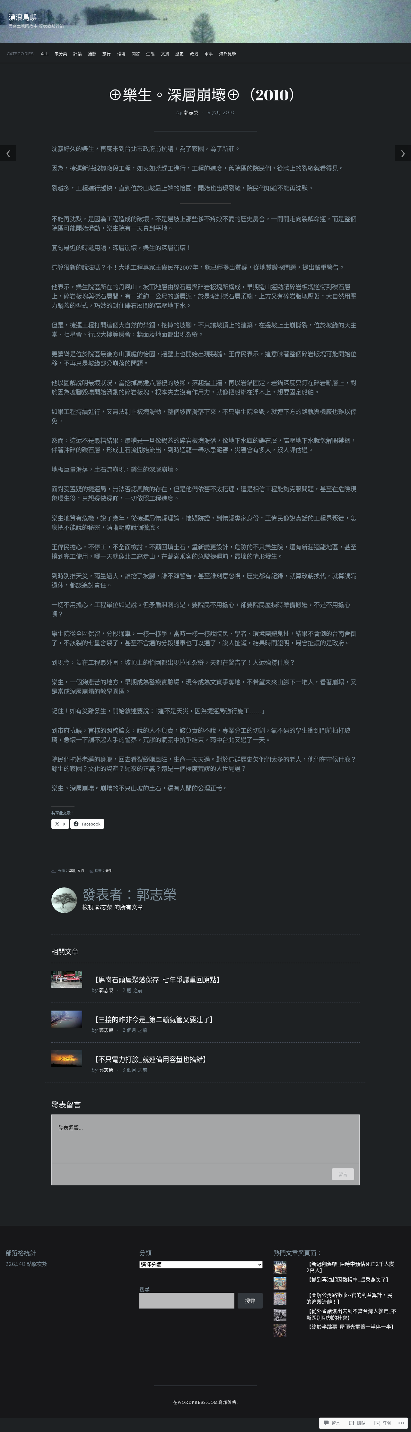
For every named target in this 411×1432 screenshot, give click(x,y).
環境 (121, 54)
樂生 (108, 871)
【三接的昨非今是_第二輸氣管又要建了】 (154, 1019)
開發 (136, 54)
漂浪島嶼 (22, 17)
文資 (165, 54)
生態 (150, 54)
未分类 (61, 54)
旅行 (106, 54)
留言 (342, 1174)
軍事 (209, 54)
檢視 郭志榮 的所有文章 (112, 907)
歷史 (179, 54)
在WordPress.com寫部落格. (205, 1402)
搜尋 (144, 1289)
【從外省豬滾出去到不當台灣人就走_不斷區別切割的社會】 (351, 1314)
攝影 (92, 54)
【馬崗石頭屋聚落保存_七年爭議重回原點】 (157, 979)
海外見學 (227, 54)
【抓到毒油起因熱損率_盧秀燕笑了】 (348, 1280)
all (44, 54)
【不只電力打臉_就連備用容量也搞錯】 (151, 1059)
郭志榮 (191, 112)
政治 (194, 54)
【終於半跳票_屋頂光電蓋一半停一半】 (351, 1327)
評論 (77, 54)
